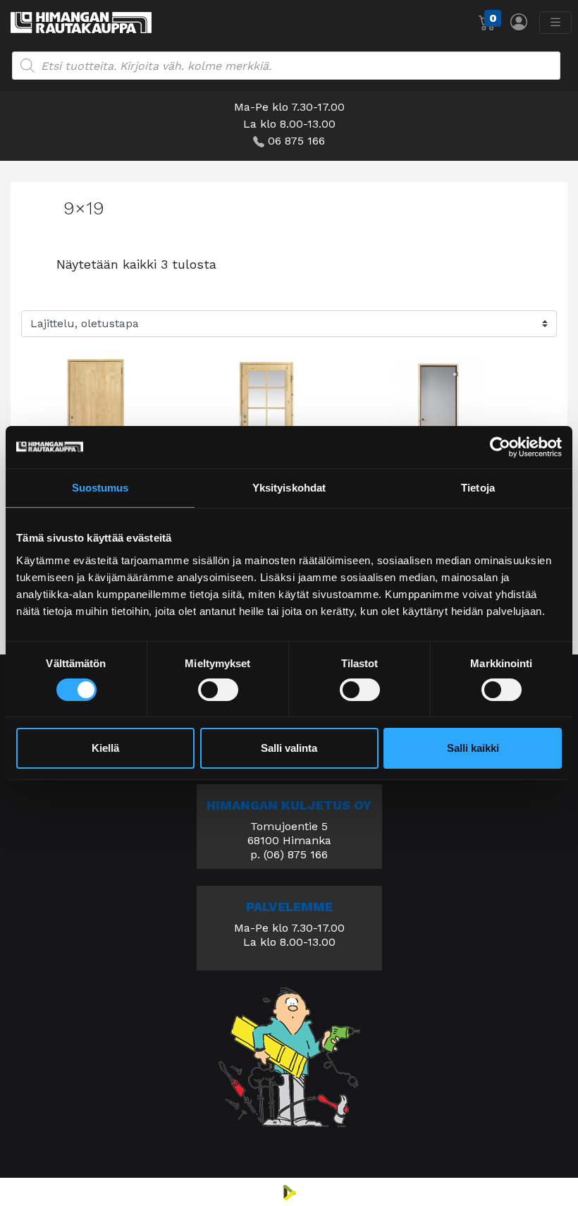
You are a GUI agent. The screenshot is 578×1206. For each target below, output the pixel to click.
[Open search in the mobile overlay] (286, 65)
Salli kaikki (473, 748)
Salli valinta (289, 748)
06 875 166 (296, 140)
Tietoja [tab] (478, 488)
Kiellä (105, 748)
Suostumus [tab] (100, 488)
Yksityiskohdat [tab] (289, 488)
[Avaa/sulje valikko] (555, 22)
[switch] (218, 689)
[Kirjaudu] (519, 21)
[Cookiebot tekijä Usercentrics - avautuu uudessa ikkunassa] (500, 447)
